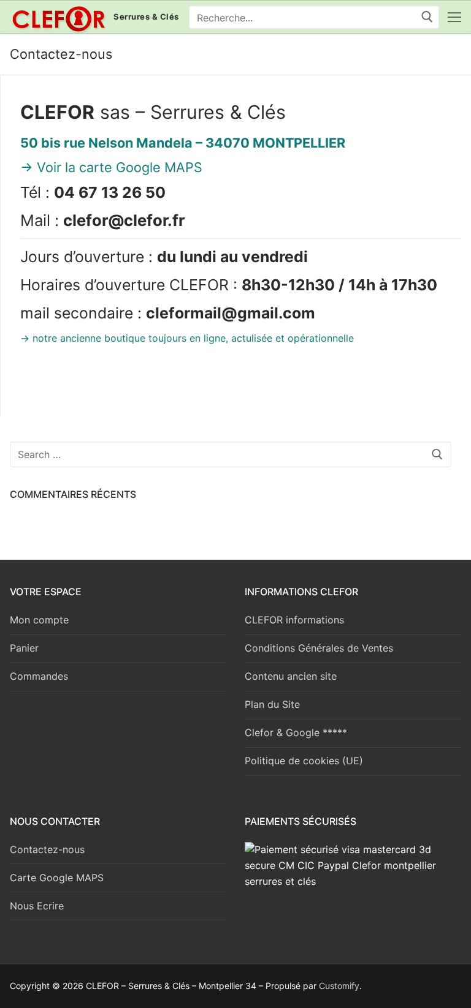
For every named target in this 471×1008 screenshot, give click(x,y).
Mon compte (39, 620)
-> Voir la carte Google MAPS (111, 167)
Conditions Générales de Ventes (319, 648)
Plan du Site (272, 704)
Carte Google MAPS (57, 877)
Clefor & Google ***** (296, 732)
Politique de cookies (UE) (304, 760)
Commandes (39, 676)
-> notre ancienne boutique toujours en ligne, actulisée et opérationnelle (187, 338)
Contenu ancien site (291, 676)
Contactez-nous (47, 849)
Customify (339, 985)
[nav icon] (454, 17)
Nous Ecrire (37, 906)
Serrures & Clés (146, 16)
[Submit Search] (427, 17)
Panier (24, 648)
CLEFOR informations (294, 620)
